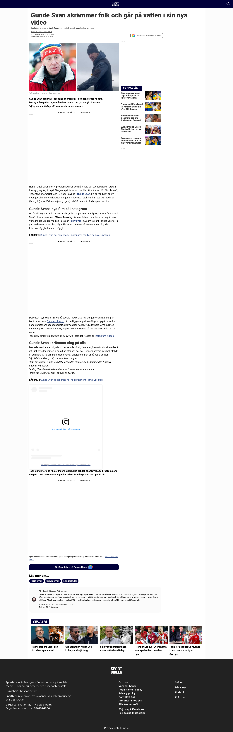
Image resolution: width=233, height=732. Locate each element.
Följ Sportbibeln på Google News (71, 567)
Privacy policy (127, 693)
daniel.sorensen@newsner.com (59, 604)
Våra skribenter (128, 686)
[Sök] (228, 4)
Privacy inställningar (116, 728)
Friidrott (180, 697)
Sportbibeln (35, 28)
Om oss (123, 682)
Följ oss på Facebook (131, 709)
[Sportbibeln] (115, 4)
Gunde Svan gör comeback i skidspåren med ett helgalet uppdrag (75, 235)
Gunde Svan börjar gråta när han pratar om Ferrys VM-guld (71, 379)
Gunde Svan (83, 193)
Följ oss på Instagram (132, 712)
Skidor (44, 28)
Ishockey (180, 687)
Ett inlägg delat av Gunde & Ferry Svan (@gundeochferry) (65, 465)
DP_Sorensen (52, 607)
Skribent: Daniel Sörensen (41, 32)
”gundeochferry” (55, 321)
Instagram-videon (104, 335)
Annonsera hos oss (130, 700)
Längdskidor (70, 581)
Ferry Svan (36, 581)
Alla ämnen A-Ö (128, 704)
